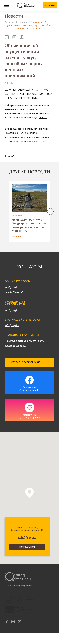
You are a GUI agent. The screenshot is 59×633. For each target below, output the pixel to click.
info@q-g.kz (12, 287)
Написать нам (27, 547)
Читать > (17, 237)
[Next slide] (50, 211)
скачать (43, 117)
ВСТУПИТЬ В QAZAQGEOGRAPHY (27, 362)
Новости (21, 22)
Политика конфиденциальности (24, 340)
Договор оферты (15, 346)
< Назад (10, 156)
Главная (9, 22)
